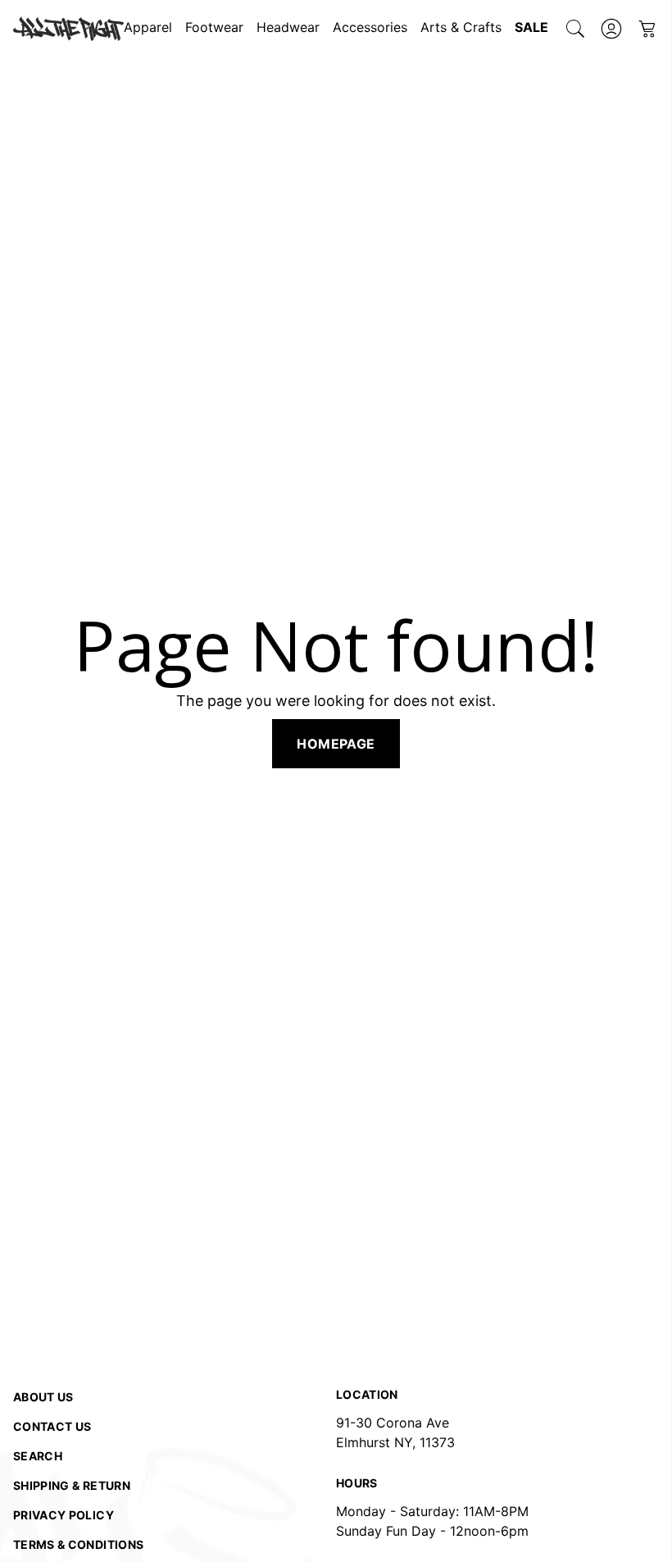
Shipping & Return (71, 1485)
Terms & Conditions (78, 1544)
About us (43, 1397)
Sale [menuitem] (531, 27)
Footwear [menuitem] (214, 27)
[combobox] (575, 28)
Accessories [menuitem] (370, 27)
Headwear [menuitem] (288, 27)
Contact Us (52, 1426)
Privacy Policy (63, 1515)
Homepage (336, 743)
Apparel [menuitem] (148, 27)
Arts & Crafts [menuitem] (461, 27)
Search (37, 1456)
